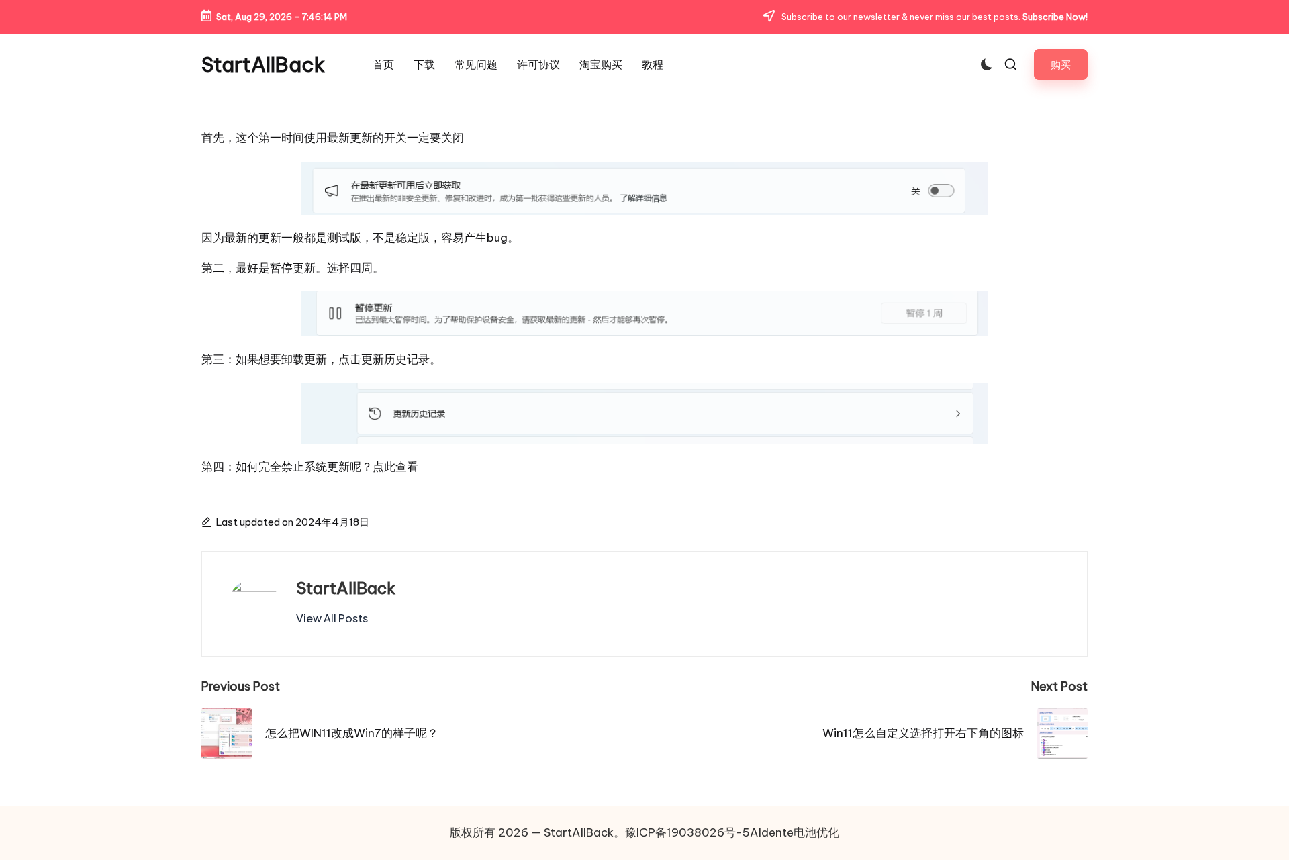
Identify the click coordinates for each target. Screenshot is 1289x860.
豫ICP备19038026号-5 (687, 832)
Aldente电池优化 (794, 832)
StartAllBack (263, 65)
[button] (1061, 64)
